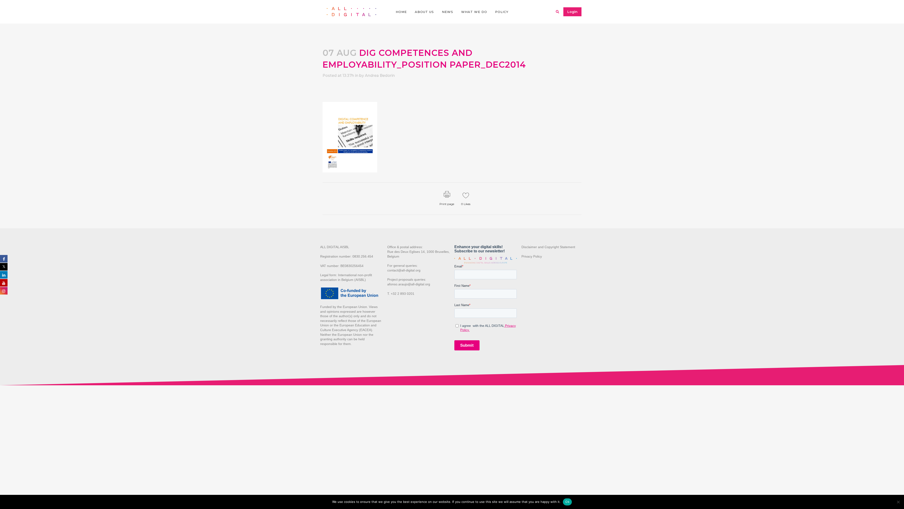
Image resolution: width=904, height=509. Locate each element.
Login (572, 12)
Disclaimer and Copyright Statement (548, 247)
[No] (898, 502)
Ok (567, 502)
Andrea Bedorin (380, 75)
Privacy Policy (531, 256)
